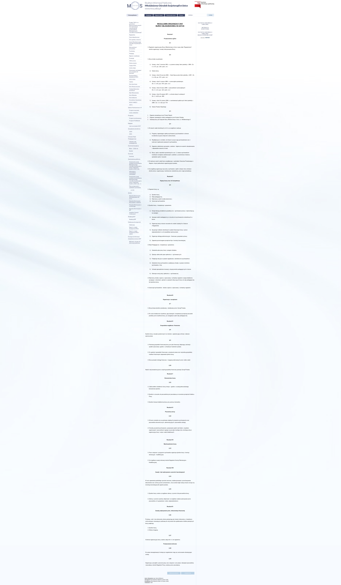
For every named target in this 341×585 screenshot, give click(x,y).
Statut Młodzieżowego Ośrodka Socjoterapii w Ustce (135, 43)
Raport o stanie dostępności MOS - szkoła (134, 232)
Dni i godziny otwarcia (135, 39)
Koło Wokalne (133, 95)
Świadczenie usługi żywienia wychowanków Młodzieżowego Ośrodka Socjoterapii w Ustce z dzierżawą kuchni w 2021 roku (135, 165)
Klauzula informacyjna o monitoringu (135, 205)
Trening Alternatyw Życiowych (134, 89)
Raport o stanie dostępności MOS (134, 228)
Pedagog (131, 53)
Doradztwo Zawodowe (135, 100)
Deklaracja (132, 225)
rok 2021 (132, 190)
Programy (130, 115)
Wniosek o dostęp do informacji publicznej (134, 242)
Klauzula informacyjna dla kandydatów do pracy (134, 197)
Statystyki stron (171, 15)
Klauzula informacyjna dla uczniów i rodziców (135, 201)
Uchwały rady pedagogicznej (133, 142)
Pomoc (181, 15)
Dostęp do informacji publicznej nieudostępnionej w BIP (205, 33)
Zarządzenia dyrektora (134, 129)
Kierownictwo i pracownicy (133, 48)
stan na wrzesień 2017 (135, 126)
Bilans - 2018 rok (133, 148)
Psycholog (132, 51)
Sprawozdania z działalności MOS (133, 76)
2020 (130, 131)
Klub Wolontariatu (134, 93)
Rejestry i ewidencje (134, 56)
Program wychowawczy (135, 118)
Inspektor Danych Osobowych (133, 213)
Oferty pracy (132, 60)
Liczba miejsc (132, 68)
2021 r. (131, 105)
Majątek (130, 123)
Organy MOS (132, 65)
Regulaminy (132, 35)
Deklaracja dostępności (134, 222)
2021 (130, 134)
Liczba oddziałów (133, 112)
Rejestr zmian (159, 15)
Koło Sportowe (133, 84)
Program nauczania (134, 110)
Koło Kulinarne (133, 97)
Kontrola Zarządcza (133, 146)
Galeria (131, 82)
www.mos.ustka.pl (153, 8)
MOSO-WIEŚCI (133, 102)
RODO (130, 193)
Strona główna (132, 15)
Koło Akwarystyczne (134, 86)
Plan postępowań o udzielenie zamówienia (135, 186)
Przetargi (131, 58)
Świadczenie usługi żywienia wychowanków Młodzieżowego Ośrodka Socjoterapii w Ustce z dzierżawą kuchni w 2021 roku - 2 (135, 180)
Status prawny (133, 63)
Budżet (131, 151)
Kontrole (130, 153)
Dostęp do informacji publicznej (205, 23)
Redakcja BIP (131, 216)
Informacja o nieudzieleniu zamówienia (132, 173)
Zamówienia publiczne (134, 159)
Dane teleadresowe (134, 37)
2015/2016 (132, 79)
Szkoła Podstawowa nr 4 (135, 107)
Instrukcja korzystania (205, 28)
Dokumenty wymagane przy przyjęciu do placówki (135, 72)
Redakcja (148, 15)
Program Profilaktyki (134, 120)
